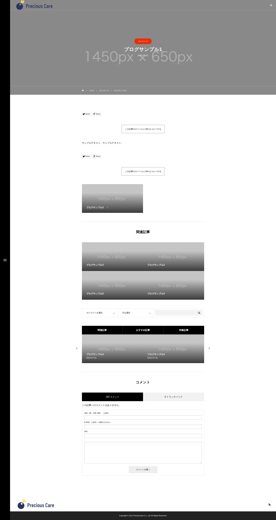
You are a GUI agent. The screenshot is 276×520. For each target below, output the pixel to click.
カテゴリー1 (143, 41)
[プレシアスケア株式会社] (36, 504)
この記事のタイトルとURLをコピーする (143, 129)
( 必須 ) (96, 413)
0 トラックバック (174, 397)
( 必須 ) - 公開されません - (97, 422)
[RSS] (269, 504)
